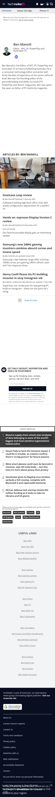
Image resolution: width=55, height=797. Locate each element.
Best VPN (27, 540)
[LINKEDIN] (16, 57)
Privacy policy (9, 741)
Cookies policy (9, 747)
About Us (7, 717)
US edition (22, 789)
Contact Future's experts (14, 723)
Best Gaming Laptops (27, 575)
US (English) (8, 517)
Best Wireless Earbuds (27, 639)
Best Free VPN (27, 546)
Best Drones (27, 668)
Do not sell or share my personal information (23, 777)
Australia (6, 512)
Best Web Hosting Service (27, 552)
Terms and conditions (13, 735)
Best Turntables (27, 628)
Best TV (27, 604)
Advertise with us (11, 753)
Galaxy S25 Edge (24, 10)
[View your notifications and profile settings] (37, 4)
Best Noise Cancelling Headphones (27, 633)
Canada (31, 512)
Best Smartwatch (27, 616)
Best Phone (28, 599)
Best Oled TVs (27, 610)
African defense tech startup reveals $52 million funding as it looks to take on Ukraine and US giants (27, 492)
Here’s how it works (26, 20)
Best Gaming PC (27, 581)
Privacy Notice (37, 395)
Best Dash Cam (27, 662)
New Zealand (19, 512)
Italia (18, 517)
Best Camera (27, 657)
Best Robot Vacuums (27, 674)
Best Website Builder (27, 558)
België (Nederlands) (31, 517)
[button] (51, 4)
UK (38, 512)
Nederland (7, 522)
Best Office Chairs (28, 645)
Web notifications (11, 759)
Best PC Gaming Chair (27, 587)
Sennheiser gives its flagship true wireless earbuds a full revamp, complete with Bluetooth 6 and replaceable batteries (28, 479)
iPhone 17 (44, 10)
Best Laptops (27, 569)
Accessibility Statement (13, 765)
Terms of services (34, 393)
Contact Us (8, 729)
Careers (6, 771)
